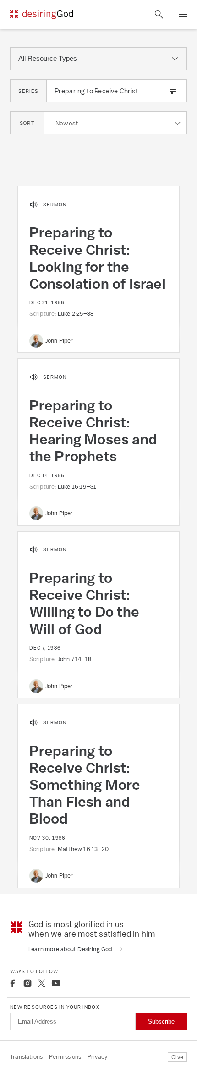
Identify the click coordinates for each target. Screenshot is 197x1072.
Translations (26, 1057)
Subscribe (161, 1021)
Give (177, 1057)
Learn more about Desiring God (71, 949)
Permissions (65, 1057)
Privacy (97, 1057)
